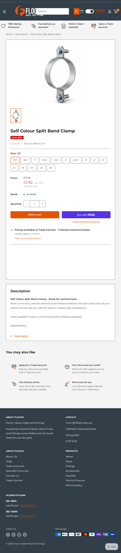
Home (9, 34)
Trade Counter (14, 480)
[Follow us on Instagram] (14, 535)
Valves (69, 456)
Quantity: (16, 203)
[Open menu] (4, 12)
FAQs (9, 461)
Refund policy (74, 485)
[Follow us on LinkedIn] (25, 535)
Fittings (70, 466)
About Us (11, 456)
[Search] (76, 11)
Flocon (15, 143)
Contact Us (12, 475)
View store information (28, 238)
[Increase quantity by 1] (42, 204)
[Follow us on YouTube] (19, 535)
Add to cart (35, 214)
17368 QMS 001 (28, 505)
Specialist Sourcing (17, 470)
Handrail (70, 475)
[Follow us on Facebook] (8, 535)
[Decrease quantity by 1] (27, 204)
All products (21, 34)
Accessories (72, 470)
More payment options (86, 221)
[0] (115, 11)
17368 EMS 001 (27, 516)
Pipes (69, 461)
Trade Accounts (15, 466)
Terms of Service (75, 480)
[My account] (109, 11)
